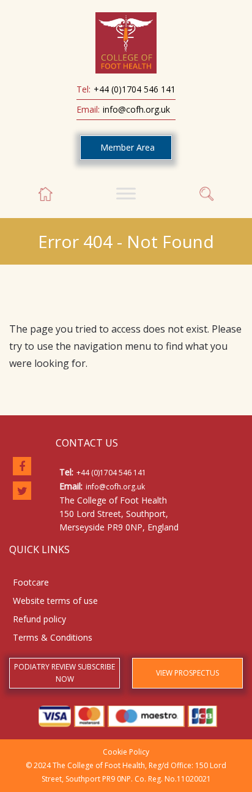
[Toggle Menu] (126, 193)
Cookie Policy (126, 752)
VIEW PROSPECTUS (187, 673)
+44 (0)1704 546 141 (135, 89)
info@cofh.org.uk (136, 109)
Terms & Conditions (52, 637)
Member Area (127, 147)
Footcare (31, 582)
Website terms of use (55, 600)
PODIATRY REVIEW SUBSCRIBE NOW (64, 673)
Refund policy (39, 619)
